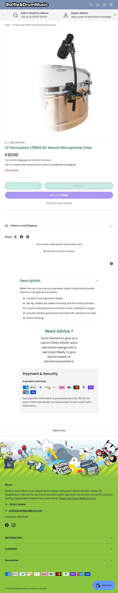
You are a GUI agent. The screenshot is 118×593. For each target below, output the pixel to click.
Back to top (59, 430)
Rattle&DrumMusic (20, 588)
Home (7, 25)
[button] (104, 4)
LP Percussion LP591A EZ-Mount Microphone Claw (34, 25)
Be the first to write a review (59, 251)
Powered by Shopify (38, 588)
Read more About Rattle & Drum (77, 498)
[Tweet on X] (15, 237)
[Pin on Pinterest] (28, 237)
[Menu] (111, 4)
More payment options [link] (59, 202)
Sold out (78, 185)
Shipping (22, 160)
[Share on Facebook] (21, 237)
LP (6, 142)
